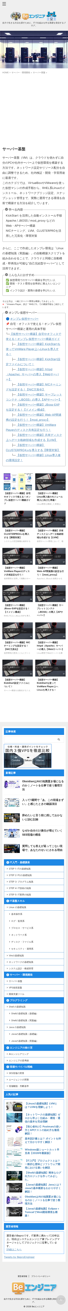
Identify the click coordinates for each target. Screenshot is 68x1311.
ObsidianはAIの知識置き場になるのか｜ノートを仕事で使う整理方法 (43, 785)
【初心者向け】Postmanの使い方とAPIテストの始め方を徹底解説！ (43, 1130)
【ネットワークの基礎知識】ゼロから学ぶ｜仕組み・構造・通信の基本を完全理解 (42, 1118)
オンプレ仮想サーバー (24, 318)
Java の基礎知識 (17, 1027)
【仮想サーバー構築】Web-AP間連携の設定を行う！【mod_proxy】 (50, 571)
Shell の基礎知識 (17, 1006)
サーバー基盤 (15, 981)
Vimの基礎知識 (16, 955)
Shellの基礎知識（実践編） (24, 1020)
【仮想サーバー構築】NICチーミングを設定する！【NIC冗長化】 (17, 645)
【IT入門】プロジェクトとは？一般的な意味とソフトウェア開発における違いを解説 (42, 1164)
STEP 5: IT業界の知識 (20, 894)
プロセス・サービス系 (22, 928)
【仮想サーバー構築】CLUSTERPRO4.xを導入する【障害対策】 (16, 534)
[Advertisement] (34, 110)
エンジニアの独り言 (21, 1047)
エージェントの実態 (19, 1079)
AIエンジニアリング (19, 1054)
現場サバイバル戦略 (21, 1066)
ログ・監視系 (18, 921)
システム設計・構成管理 (21, 968)
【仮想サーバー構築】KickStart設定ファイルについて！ (17, 683)
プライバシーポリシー (40, 1276)
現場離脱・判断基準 (19, 1086)
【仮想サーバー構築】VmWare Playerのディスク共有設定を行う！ (17, 571)
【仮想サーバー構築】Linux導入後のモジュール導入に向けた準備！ (50, 496)
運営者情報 (22, 1276)
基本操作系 (16, 914)
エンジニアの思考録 (19, 1060)
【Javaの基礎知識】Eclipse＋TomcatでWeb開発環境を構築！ (42, 1212)
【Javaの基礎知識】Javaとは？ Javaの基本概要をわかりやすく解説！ (43, 1188)
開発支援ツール (16, 994)
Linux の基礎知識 (17, 907)
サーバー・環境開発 (21, 974)
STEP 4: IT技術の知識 (20, 888)
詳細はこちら (14, 1249)
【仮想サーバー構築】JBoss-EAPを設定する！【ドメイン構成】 (17, 608)
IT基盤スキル (17, 900)
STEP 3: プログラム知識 (21, 881)
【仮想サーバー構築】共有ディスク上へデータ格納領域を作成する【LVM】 (50, 534)
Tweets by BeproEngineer (19, 1257)
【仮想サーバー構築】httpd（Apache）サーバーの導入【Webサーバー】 (32, 374)
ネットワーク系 (19, 934)
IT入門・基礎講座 (20, 862)
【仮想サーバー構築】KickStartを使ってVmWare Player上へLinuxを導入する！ (33, 349)
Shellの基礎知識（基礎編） (24, 1013)
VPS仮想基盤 (15, 987)
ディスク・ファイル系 (22, 941)
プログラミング (19, 1000)
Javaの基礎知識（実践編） (24, 1041)
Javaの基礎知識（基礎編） (24, 1034)
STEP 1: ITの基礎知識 (20, 868)
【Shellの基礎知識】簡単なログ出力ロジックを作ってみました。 (43, 1176)
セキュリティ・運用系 (22, 948)
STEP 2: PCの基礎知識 (20, 875)
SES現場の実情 (16, 1073)
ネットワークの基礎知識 (21, 962)
